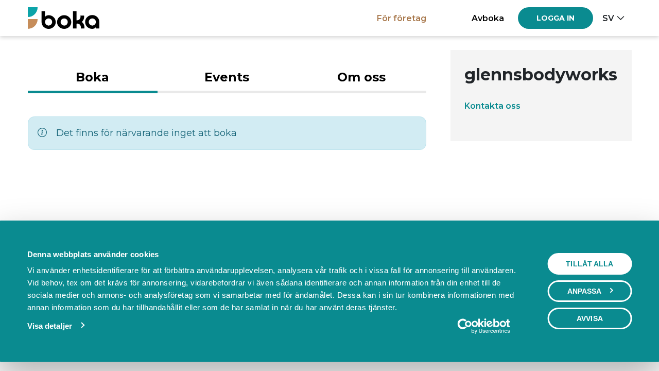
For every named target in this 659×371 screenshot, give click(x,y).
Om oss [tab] (361, 77)
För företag (401, 18)
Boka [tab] (92, 77)
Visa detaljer (49, 326)
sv (608, 18)
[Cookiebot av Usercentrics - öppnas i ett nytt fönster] (484, 326)
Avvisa (590, 318)
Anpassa (584, 291)
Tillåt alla (589, 264)
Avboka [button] (488, 18)
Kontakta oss (492, 105)
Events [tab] (226, 77)
